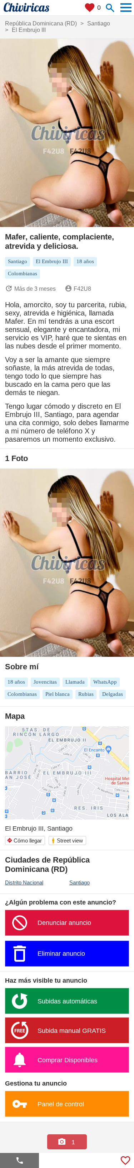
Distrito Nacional (24, 882)
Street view (67, 840)
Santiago (79, 882)
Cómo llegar (24, 840)
